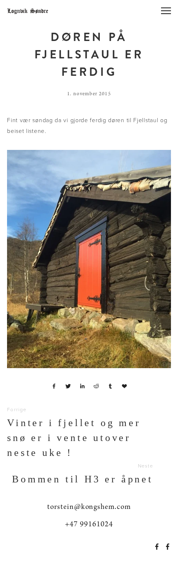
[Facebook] (157, 546)
